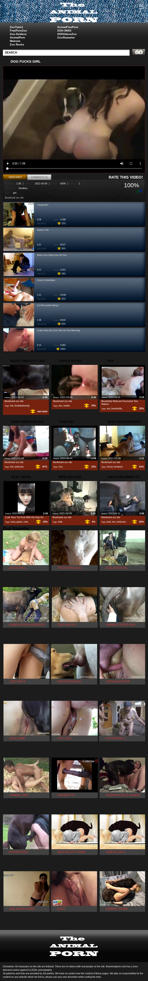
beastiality (116, 408)
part (109, 521)
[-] (141, 190)
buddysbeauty (22, 405)
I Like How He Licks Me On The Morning (58, 330)
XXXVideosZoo (67, 34)
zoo (60, 466)
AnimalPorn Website (17, 39)
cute (26, 521)
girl (14, 193)
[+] (137, 190)
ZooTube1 (16, 27)
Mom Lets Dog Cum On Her (52, 255)
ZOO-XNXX (64, 30)
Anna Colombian (46, 280)
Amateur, (23, 188)
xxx (108, 408)
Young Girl (42, 205)
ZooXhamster (66, 37)
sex (114, 521)
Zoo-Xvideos (18, 34)
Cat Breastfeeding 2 (48, 305)
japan (19, 521)
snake (66, 405)
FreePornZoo (18, 30)
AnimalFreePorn (67, 27)
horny (110, 466)
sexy (13, 521)
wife (60, 521)
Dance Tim (43, 230)
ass (60, 405)
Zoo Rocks (17, 44)
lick (11, 405)
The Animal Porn (74, 12)
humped (118, 466)
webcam (19, 466)
